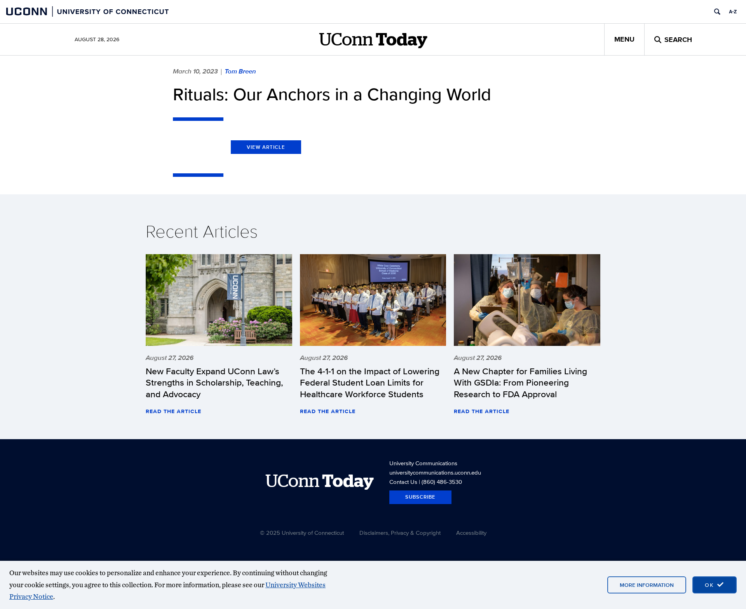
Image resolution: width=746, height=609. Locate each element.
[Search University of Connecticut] (717, 11)
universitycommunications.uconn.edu (435, 472)
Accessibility (471, 533)
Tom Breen (240, 71)
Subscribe (420, 497)
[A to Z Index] (733, 11)
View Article (266, 147)
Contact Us (403, 482)
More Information (647, 585)
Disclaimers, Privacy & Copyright (400, 533)
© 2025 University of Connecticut (302, 533)
